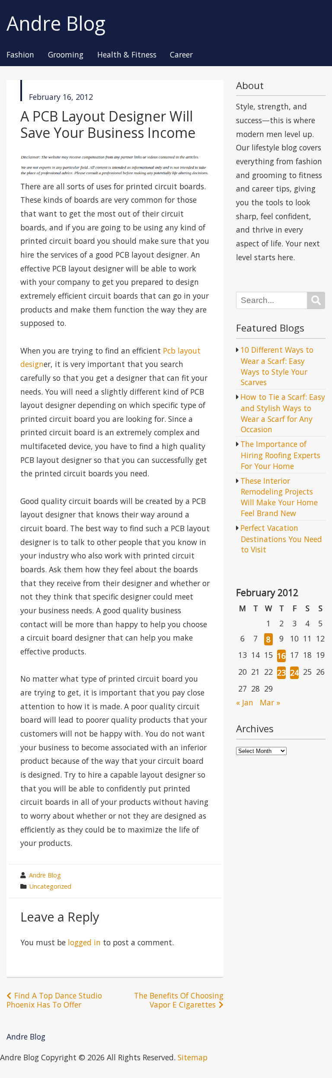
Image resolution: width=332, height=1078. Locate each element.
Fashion (20, 55)
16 (281, 656)
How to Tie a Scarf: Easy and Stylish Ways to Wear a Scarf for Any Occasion (282, 413)
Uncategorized (50, 886)
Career (181, 55)
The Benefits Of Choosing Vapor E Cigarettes (178, 1000)
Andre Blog (55, 23)
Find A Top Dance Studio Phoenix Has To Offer (54, 1000)
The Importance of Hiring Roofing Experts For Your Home (280, 455)
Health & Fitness (126, 55)
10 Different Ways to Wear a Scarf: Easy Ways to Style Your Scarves (276, 365)
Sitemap (193, 1057)
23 (281, 672)
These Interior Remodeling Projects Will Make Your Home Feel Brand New (279, 496)
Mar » (270, 702)
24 (294, 672)
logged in (84, 942)
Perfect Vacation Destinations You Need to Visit (281, 539)
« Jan (244, 702)
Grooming (65, 55)
